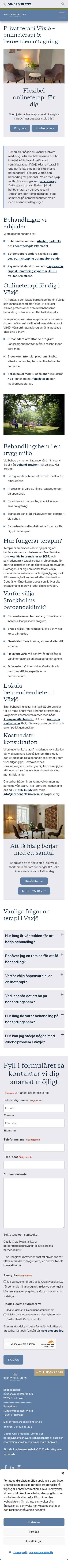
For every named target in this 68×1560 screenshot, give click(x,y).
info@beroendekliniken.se (21, 794)
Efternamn (9, 1130)
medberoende (50, 258)
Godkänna (34, 1522)
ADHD (52, 271)
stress (28, 276)
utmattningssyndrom (32, 271)
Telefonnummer (21, 1139)
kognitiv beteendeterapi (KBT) (30, 556)
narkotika (55, 241)
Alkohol (42, 241)
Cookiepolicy (20, 1552)
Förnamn (8, 1115)
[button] (63, 1473)
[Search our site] (63, 4)
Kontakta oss (45, 128)
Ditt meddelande (15, 1174)
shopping (27, 258)
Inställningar (34, 1541)
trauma (12, 276)
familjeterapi (41, 378)
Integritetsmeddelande (41, 1552)
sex (10, 258)
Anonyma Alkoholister (18, 719)
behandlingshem (28, 464)
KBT (10, 378)
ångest (12, 271)
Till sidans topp (50, 1372)
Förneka (34, 1531)
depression (55, 266)
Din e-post (17, 1157)
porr (17, 258)
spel (55, 253)
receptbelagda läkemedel (30, 246)
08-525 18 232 (36, 891)
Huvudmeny (61, 15)
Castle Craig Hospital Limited (21, 1433)
